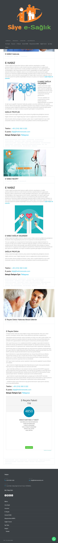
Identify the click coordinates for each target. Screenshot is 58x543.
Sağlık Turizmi (43, 43)
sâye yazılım (7, 145)
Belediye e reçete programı (11, 139)
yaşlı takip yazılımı (27, 145)
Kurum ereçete (17, 144)
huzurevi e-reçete (9, 144)
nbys (43, 144)
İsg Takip (50, 43)
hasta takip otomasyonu (35, 142)
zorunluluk (34, 145)
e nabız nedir (28, 141)
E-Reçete (19, 43)
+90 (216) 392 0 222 (19, 128)
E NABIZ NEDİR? (11, 178)
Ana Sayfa (7, 43)
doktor (17, 459)
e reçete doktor (23, 459)
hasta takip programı (45, 142)
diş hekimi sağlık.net (39, 139)
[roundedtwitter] (10, 495)
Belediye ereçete (22, 139)
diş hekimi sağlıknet (9, 141)
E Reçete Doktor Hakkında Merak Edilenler (21, 319)
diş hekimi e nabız (30, 139)
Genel (17, 56)
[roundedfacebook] (6, 495)
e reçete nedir (20, 142)
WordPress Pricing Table (47, 450)
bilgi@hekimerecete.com (21, 131)
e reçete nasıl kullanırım (10, 142)
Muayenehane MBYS (34, 43)
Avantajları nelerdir (9, 459)
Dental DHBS (25, 43)
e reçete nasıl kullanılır (37, 141)
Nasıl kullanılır (8, 463)
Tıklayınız (25, 135)
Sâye (46, 144)
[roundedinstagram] (8, 495)
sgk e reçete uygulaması (16, 145)
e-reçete (27, 142)
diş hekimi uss (18, 141)
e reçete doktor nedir (33, 459)
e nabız (23, 141)
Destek (7, 531)
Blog (16, 181)
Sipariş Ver (29, 447)
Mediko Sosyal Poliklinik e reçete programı (31, 144)
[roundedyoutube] (12, 495)
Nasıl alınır (32, 461)
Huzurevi (13, 43)
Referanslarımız (15, 40)
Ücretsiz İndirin (22, 40)
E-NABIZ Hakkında (12, 54)
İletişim (6, 47)
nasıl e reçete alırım (40, 461)
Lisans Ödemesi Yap (31, 40)
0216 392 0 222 (10, 480)
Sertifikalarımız (8, 40)
